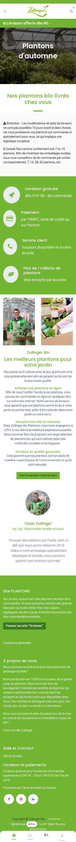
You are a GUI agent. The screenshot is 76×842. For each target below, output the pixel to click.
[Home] (14, 835)
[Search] (30, 835)
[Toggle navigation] (5, 11)
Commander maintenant (38, 475)
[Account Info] (62, 835)
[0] (71, 11)
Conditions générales (17, 643)
